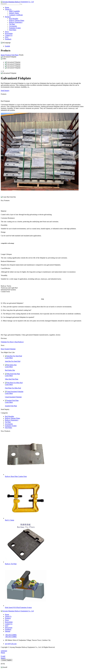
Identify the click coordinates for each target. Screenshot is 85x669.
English (7, 46)
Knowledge (9, 33)
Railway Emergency (15, 22)
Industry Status (14, 13)
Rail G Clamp (9, 520)
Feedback (8, 39)
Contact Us (8, 35)
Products (8, 17)
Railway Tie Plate (11, 564)
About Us (8, 9)
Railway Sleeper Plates (16, 20)
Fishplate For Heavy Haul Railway (12, 342)
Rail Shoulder (13, 18)
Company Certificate (16, 15)
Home (7, 7)
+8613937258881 (11, 635)
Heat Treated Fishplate (8, 349)
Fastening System (15, 28)
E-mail (3, 656)
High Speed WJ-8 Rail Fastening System (18, 607)
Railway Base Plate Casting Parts (16, 476)
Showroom (8, 627)
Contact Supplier (7, 660)
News (7, 32)
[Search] (21, 4)
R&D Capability (14, 11)
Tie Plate (12, 24)
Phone (3, 652)
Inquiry (3, 658)
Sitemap (7, 631)
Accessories (13, 26)
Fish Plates (12, 30)
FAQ (6, 37)
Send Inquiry (5, 90)
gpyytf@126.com (10, 644)
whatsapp (4, 651)
